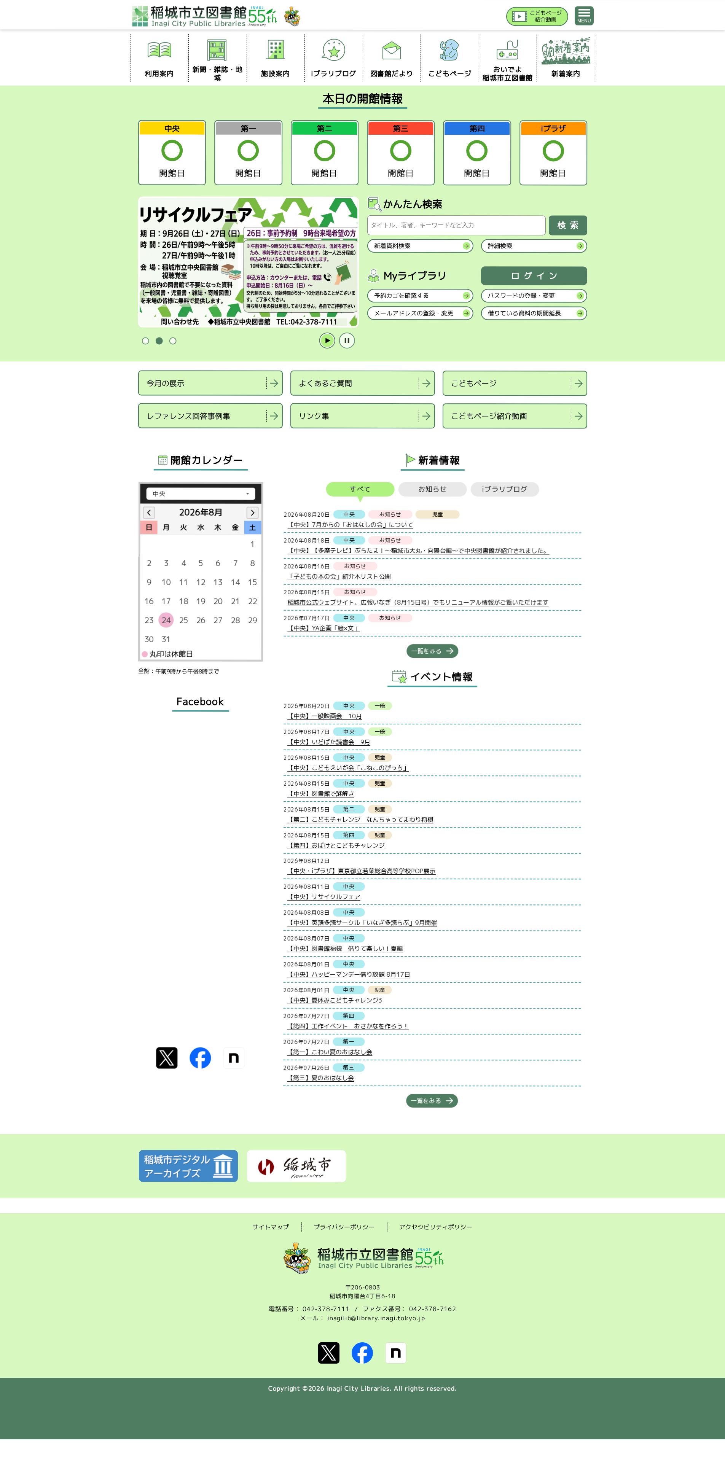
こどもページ (474, 383)
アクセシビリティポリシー (435, 1227)
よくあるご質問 (325, 383)
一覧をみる (426, 651)
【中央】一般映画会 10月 (324, 715)
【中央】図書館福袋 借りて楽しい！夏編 (345, 948)
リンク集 (313, 416)
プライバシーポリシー (344, 1227)
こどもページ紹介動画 (489, 416)
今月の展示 (166, 382)
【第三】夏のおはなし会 (320, 1077)
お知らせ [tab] (432, 489)
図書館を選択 (139, 438)
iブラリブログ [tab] (504, 489)
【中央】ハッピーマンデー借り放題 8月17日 (348, 974)
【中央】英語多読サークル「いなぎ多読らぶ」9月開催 (362, 922)
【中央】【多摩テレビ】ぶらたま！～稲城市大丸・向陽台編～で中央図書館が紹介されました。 (418, 550)
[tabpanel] (248, 262)
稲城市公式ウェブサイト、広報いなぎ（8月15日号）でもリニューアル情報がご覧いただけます (417, 602)
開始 (327, 341)
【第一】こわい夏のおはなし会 (329, 1051)
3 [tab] (173, 341)
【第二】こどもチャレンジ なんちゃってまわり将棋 (360, 819)
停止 (347, 341)
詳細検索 (500, 246)
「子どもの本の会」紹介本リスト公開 (339, 576)
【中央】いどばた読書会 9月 (328, 741)
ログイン (536, 276)
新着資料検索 (392, 246)
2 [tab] (159, 341)
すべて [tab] (360, 489)
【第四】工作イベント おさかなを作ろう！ (348, 1026)
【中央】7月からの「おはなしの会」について (350, 524)
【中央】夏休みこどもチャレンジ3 (334, 1000)
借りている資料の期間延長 (524, 313)
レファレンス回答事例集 (188, 415)
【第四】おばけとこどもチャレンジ (335, 845)
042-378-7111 (326, 1309)
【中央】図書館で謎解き (320, 793)
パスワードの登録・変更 (521, 295)
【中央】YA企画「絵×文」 (323, 628)
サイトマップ (270, 1226)
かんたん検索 (412, 204)
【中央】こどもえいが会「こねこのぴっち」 (348, 767)
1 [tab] (145, 341)
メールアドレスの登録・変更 (413, 313)
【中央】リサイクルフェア (323, 896)
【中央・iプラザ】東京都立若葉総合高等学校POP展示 (361, 870)
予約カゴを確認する (401, 295)
